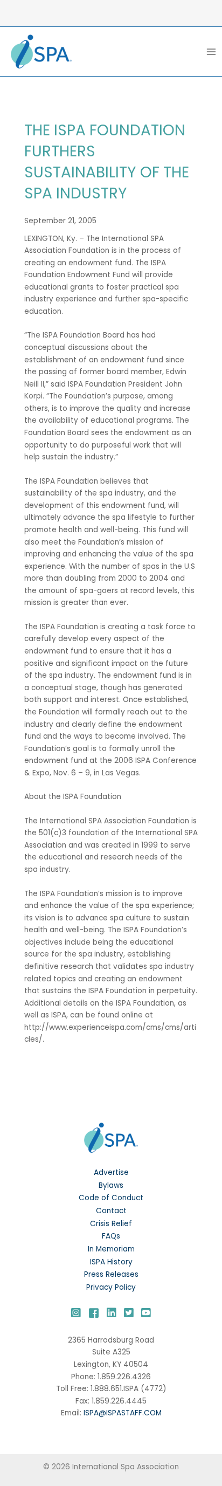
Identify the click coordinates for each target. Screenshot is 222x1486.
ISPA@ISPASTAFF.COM (123, 1413)
